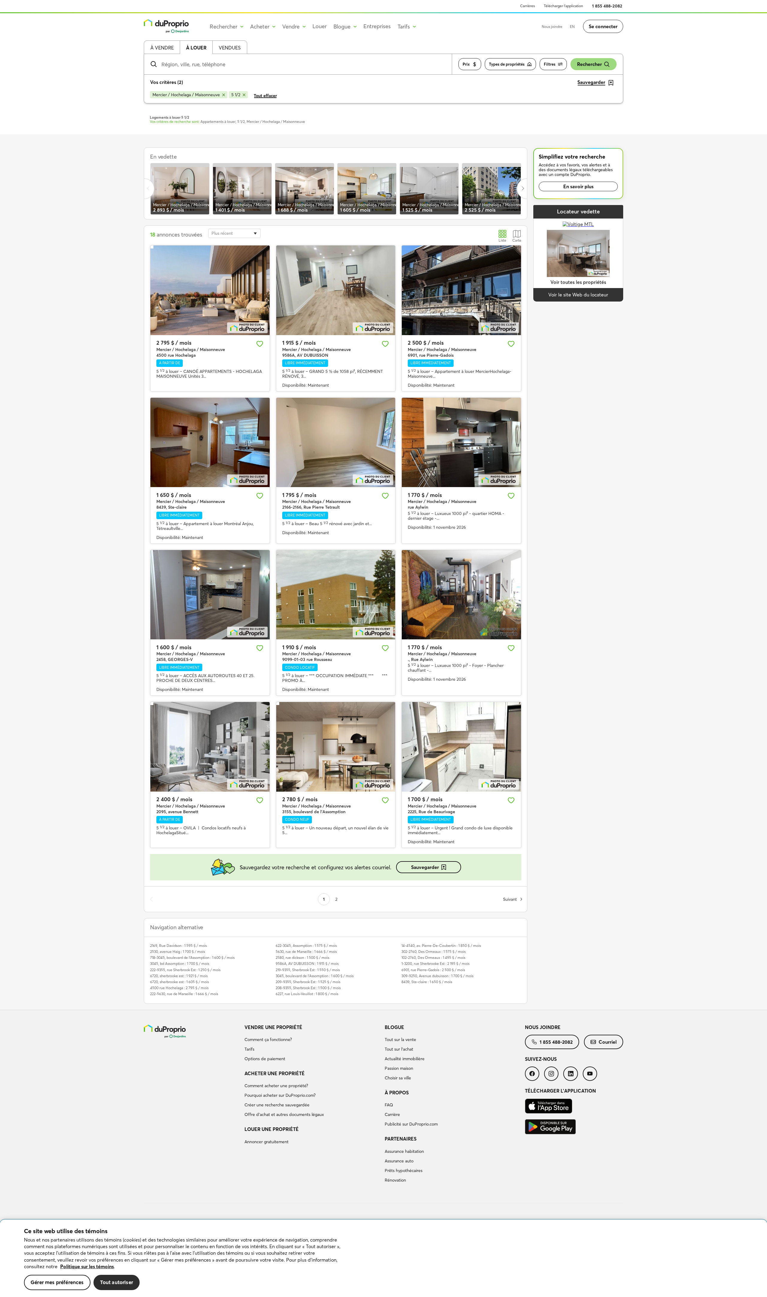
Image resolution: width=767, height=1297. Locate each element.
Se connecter (603, 26)
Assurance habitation (404, 1151)
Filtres (549, 64)
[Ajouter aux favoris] (260, 344)
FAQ (389, 1105)
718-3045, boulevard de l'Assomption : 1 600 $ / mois (192, 957)
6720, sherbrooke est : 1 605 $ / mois (179, 982)
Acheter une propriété (274, 1073)
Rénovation (395, 1180)
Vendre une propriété (273, 1027)
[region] (383, 1258)
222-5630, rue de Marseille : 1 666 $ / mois (184, 994)
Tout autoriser (116, 1282)
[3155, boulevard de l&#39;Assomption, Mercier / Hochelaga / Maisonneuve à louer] (335, 746)
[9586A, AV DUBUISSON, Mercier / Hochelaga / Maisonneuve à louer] (335, 290)
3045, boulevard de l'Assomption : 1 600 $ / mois (315, 976)
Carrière (392, 1114)
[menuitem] (312, 1044)
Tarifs (249, 1049)
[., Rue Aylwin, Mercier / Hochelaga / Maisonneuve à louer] (461, 594)
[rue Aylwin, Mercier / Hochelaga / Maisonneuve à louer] (461, 442)
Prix (466, 64)
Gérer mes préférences (57, 1282)
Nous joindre (552, 26)
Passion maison (399, 1068)
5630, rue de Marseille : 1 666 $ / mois (306, 951)
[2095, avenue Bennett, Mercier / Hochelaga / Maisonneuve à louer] (210, 746)
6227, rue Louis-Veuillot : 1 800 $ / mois (307, 994)
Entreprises (377, 26)
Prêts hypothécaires (403, 1170)
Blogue (394, 1027)
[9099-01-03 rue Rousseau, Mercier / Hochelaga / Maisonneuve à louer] (335, 594)
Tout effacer (265, 95)
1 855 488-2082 (607, 6)
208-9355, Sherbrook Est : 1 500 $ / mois (308, 988)
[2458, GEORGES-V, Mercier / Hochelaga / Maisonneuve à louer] (210, 594)
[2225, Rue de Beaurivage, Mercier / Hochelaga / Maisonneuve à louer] (461, 746)
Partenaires (400, 1138)
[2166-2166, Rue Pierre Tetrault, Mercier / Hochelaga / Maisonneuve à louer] (335, 442)
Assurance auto (399, 1161)
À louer (196, 48)
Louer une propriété (271, 1129)
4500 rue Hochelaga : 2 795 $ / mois (179, 988)
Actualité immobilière (405, 1058)
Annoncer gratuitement (266, 1141)
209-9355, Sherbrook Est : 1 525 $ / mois (308, 982)
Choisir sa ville (398, 1078)
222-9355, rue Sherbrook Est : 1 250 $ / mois (185, 970)
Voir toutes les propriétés (578, 282)
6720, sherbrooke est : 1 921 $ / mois (179, 976)
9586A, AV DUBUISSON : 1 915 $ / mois (307, 963)
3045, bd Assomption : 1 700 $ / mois (179, 963)
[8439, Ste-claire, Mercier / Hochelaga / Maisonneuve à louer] (210, 442)
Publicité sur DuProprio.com (411, 1124)
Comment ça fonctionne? (268, 1039)
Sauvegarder (425, 867)
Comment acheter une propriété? (276, 1085)
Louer (319, 26)
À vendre (162, 48)
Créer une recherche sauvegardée (276, 1105)
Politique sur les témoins (87, 1266)
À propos (397, 1093)
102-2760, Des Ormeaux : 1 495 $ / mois (433, 957)
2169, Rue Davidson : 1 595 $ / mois (178, 945)
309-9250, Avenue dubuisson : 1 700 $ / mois (437, 976)
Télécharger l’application (563, 6)
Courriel (608, 1042)
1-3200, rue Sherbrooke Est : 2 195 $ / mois (435, 963)
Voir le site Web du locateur (578, 295)
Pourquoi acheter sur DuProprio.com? (279, 1095)
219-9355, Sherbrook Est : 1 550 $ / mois (308, 970)
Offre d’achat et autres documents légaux (284, 1114)
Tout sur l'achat (399, 1049)
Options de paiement (264, 1058)
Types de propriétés (507, 64)
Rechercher (589, 64)
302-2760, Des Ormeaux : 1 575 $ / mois (433, 951)
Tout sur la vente (400, 1039)
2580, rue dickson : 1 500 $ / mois (302, 957)
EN (572, 26)
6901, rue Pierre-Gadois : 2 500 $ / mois (433, 970)
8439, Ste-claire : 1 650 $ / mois (426, 982)
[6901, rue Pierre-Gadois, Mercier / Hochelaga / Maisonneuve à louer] (461, 290)
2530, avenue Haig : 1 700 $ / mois (177, 951)
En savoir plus (578, 186)
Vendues (230, 48)
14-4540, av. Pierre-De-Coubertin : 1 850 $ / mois (441, 945)
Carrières (527, 6)
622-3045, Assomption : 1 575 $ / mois (306, 945)
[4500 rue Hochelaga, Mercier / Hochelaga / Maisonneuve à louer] (210, 290)
